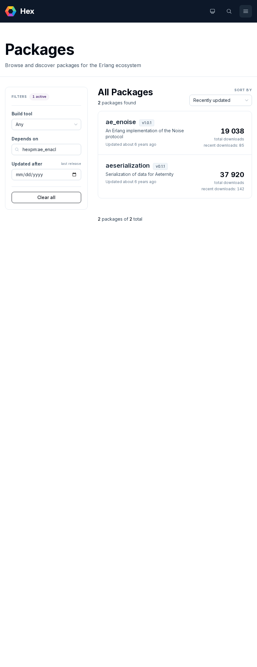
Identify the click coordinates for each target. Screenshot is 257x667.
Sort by (243, 90)
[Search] (229, 11)
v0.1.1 (160, 166)
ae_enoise (121, 122)
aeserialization (128, 165)
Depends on (25, 138)
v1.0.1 (146, 122)
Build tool (22, 113)
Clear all (46, 197)
